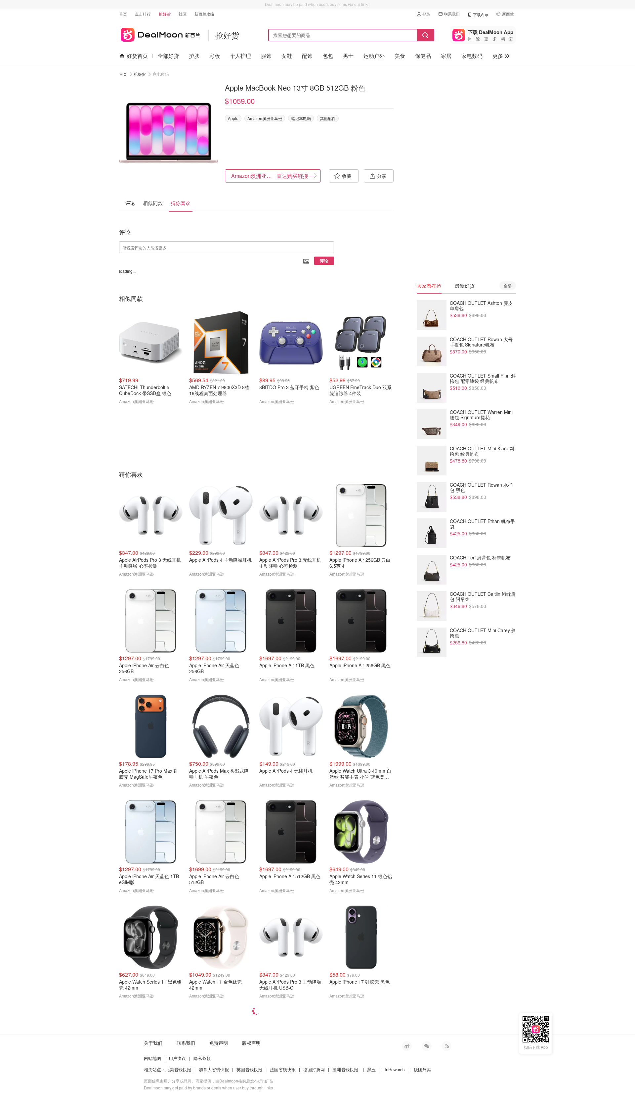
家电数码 (472, 56)
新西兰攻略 (204, 14)
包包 (327, 56)
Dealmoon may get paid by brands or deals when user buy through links (208, 1087)
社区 (183, 14)
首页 (123, 14)
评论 (324, 261)
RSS (446, 1046)
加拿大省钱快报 (214, 1069)
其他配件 (328, 118)
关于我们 (153, 1042)
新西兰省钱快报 (159, 33)
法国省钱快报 (283, 1069)
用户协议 (177, 1058)
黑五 (371, 1069)
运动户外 (374, 56)
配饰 (307, 56)
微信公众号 (427, 1046)
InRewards (395, 1069)
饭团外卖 (422, 1069)
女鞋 (286, 56)
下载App (480, 14)
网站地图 (152, 1058)
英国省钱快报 (249, 1069)
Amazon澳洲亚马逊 (264, 118)
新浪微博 (407, 1046)
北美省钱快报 (178, 1069)
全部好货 (168, 56)
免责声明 (218, 1042)
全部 (508, 285)
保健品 (423, 56)
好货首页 (137, 56)
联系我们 (452, 14)
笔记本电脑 (301, 118)
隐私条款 (202, 1058)
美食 (400, 56)
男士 (348, 56)
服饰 (266, 56)
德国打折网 (314, 1069)
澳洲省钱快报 (345, 1069)
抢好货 (165, 14)
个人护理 (240, 56)
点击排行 (143, 14)
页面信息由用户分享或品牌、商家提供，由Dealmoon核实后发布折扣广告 (209, 1080)
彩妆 (214, 56)
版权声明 (251, 1042)
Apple (233, 118)
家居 (446, 56)
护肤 (194, 56)
